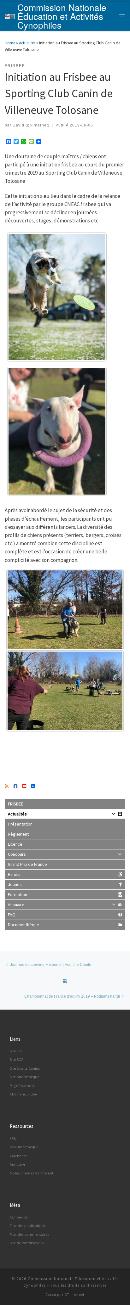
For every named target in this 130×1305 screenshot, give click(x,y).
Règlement (18, 834)
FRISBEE (15, 804)
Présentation (20, 824)
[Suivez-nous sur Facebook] (15, 786)
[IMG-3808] (65, 690)
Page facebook (22, 1085)
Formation (17, 894)
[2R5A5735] (57, 296)
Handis (14, 874)
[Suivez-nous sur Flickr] (33, 786)
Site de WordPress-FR (27, 1243)
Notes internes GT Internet (31, 1173)
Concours (17, 854)
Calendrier (18, 1155)
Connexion (19, 1217)
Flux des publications (27, 1225)
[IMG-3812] (57, 431)
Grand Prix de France (27, 864)
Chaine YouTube (23, 1094)
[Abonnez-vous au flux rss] (7, 786)
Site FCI (16, 1051)
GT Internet (74, 1294)
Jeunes (15, 884)
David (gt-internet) (31, 125)
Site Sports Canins (25, 1068)
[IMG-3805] (65, 609)
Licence (15, 844)
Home (10, 43)
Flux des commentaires (29, 1234)
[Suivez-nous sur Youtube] (24, 786)
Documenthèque (23, 924)
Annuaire (16, 904)
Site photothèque (24, 1076)
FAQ (11, 914)
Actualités (27, 43)
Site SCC (16, 1059)
